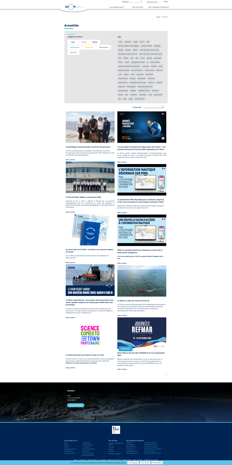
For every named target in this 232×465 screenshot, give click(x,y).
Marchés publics (127, 460)
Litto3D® (154, 66)
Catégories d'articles (75, 37)
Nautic (161, 66)
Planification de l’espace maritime (152, 449)
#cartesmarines (122, 82)
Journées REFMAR (146, 46)
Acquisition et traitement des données (116, 443)
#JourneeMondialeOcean (145, 86)
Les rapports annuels (69, 453)
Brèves (95, 42)
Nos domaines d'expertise (158, 7)
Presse (76, 460)
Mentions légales (92, 460)
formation (133, 78)
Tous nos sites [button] (152, 2)
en (164, 1)
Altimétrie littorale (130, 447)
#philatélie (133, 90)
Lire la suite (70, 160)
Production (111, 447)
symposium (140, 74)
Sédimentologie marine (132, 453)
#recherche (151, 78)
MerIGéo (128, 50)
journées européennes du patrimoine (129, 66)
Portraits (73, 52)
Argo (136, 58)
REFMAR (125, 58)
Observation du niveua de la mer (127, 54)
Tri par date (137, 107)
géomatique (157, 58)
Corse (150, 95)
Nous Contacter (137, 460)
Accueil (158, 17)
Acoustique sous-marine (150, 443)
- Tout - (73, 42)
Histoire (66, 447)
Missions (66, 445)
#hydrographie (131, 86)
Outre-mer (159, 70)
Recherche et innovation (115, 454)
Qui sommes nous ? (117, 7)
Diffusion (111, 449)
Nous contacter (76, 405)
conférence (133, 95)
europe (131, 99)
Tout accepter (133, 463)
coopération (142, 95)
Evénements (74, 47)
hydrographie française (138, 62)
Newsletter (89, 47)
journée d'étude (155, 62)
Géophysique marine (131, 451)
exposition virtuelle (123, 70)
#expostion (121, 86)
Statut (65, 443)
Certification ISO (86, 447)
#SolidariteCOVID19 (144, 90)
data (119, 99)
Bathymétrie (129, 443)
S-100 (120, 74)
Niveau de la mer (130, 449)
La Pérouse (145, 66)
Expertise (149, 58)
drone (125, 99)
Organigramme (86, 443)
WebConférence (139, 99)
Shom (132, 74)
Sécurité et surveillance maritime (152, 453)
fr (166, 1)
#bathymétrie (142, 78)
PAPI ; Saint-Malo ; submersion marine (150, 54)
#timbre (120, 95)
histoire (120, 62)
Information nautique (149, 451)
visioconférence (123, 78)
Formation (111, 451)
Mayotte (120, 50)
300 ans (84, 42)
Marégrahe (157, 46)
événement (155, 90)
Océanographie (130, 445)
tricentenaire (149, 74)
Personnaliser (157, 463)
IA (147, 62)
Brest (126, 95)
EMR (148, 42)
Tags (119, 37)
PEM (119, 58)
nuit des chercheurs (137, 70)
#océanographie (123, 90)
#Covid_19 (151, 82)
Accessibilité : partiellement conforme (110, 460)
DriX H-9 (142, 42)
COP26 (142, 58)
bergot (135, 42)
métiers (127, 62)
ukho (131, 58)
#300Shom (128, 42)
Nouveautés (103, 47)
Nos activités (137, 7)
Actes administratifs (87, 445)
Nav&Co (135, 50)
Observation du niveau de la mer (149, 50)
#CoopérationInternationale (138, 82)
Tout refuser (145, 463)
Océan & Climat (149, 70)
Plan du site (82, 460)
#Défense (159, 82)
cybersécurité (158, 95)
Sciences (126, 74)
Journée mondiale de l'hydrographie (128, 46)
